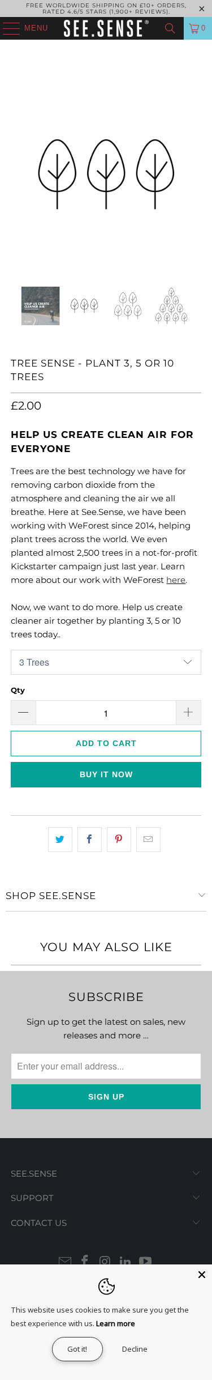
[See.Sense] (106, 28)
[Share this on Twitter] (60, 839)
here (175, 579)
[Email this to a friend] (148, 839)
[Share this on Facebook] (89, 839)
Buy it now (106, 774)
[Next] (193, 174)
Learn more (115, 1323)
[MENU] (6, 28)
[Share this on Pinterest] (119, 839)
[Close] (201, 1274)
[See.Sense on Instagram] (105, 1262)
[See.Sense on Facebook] (85, 1262)
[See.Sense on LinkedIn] (125, 1262)
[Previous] (19, 174)
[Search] (170, 28)
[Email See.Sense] (65, 1262)
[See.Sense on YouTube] (145, 1262)
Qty (18, 690)
